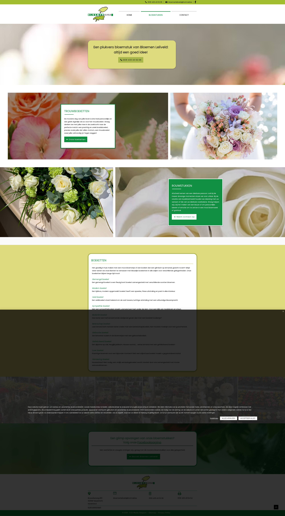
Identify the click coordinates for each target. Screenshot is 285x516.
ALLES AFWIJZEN (228, 418)
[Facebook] (195, 2)
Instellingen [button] (214, 418)
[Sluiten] (283, 311)
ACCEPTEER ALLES (247, 418)
